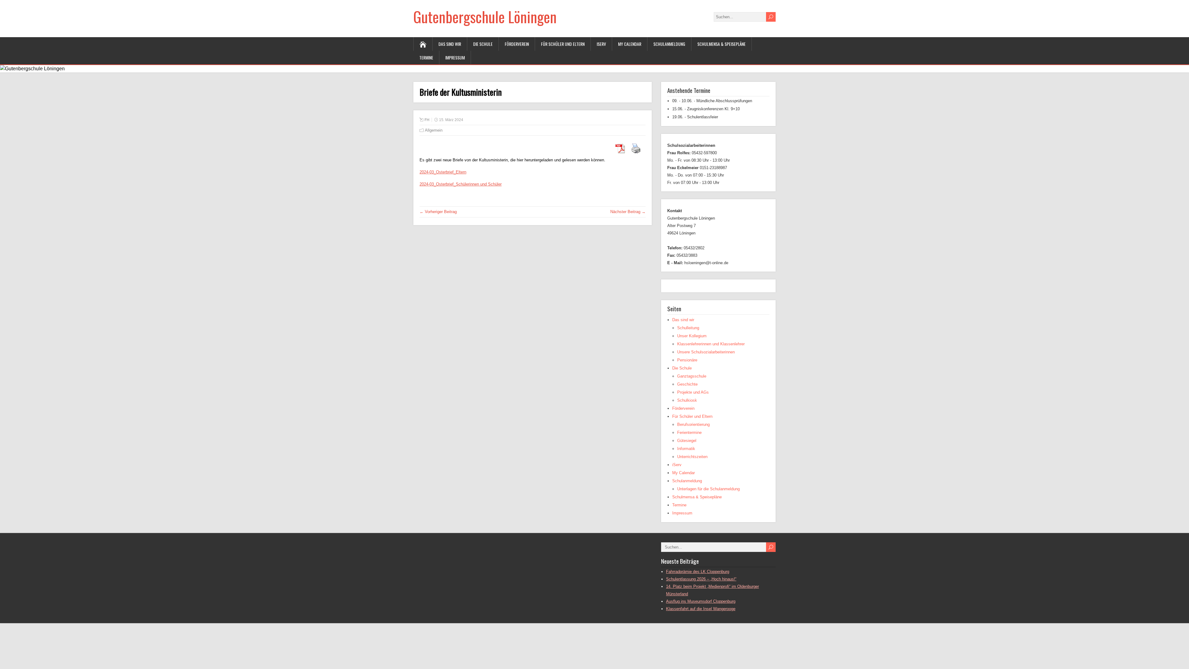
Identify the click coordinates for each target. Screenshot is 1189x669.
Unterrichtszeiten (692, 456)
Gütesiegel (686, 440)
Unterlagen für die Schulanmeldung (708, 489)
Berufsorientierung (693, 424)
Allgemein (433, 130)
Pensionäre (687, 360)
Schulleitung (688, 328)
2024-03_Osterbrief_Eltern (443, 172)
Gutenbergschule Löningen (485, 17)
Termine (426, 57)
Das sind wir (449, 44)
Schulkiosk (687, 400)
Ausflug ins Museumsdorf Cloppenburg (700, 601)
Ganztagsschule (691, 376)
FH (427, 120)
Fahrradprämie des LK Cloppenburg (697, 571)
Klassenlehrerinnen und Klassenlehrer (711, 344)
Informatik (686, 448)
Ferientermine (689, 432)
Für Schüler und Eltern (563, 44)
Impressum (455, 57)
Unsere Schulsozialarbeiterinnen (706, 352)
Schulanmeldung (669, 44)
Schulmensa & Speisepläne (721, 44)
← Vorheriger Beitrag (438, 211)
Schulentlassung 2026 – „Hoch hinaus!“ (701, 579)
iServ (601, 44)
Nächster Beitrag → (628, 211)
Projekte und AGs (693, 392)
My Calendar (629, 44)
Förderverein (517, 44)
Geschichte (687, 384)
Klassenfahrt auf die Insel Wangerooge (700, 608)
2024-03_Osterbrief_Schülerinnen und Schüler (461, 184)
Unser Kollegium (692, 336)
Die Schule (483, 44)
